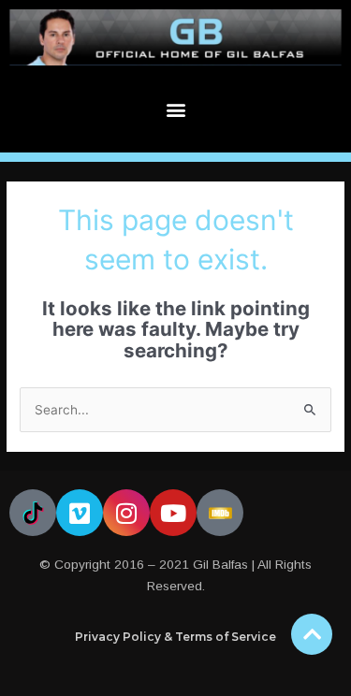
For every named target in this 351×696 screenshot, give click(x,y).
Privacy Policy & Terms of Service (175, 637)
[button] (175, 109)
